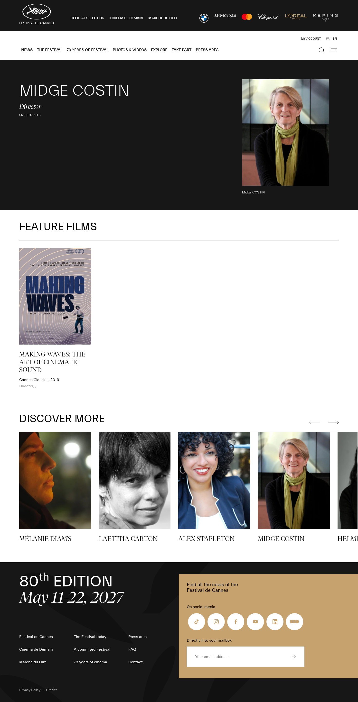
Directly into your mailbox (209, 640)
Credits (51, 690)
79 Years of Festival (87, 50)
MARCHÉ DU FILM (162, 18)
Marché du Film (33, 662)
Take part (181, 50)
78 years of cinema (90, 662)
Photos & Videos (130, 50)
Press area (207, 50)
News (27, 50)
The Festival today (90, 637)
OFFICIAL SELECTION (87, 18)
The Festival (49, 50)
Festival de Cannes (36, 637)
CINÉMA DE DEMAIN (126, 18)
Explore (159, 50)
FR (328, 38)
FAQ (132, 649)
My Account (311, 38)
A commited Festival (92, 649)
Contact (135, 662)
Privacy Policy (29, 690)
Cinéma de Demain (36, 649)
